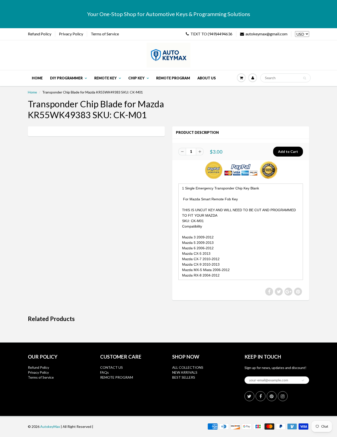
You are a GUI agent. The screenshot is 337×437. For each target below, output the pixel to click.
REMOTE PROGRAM (116, 377)
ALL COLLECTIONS (187, 367)
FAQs (104, 372)
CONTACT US (111, 367)
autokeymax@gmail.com (266, 33)
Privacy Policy (71, 33)
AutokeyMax (50, 426)
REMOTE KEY (105, 78)
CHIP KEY (136, 78)
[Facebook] (260, 396)
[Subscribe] (303, 380)
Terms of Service (105, 33)
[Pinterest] (272, 396)
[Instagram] (283, 396)
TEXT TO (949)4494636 (211, 33)
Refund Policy (39, 33)
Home (37, 78)
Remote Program (173, 78)
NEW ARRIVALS (184, 372)
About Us (206, 78)
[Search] (304, 78)
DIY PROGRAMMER (66, 78)
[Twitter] (249, 396)
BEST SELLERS (183, 377)
